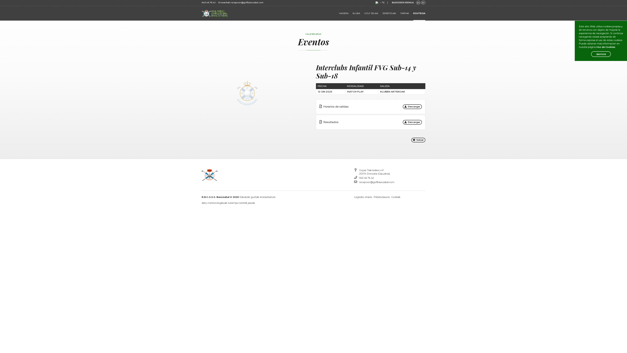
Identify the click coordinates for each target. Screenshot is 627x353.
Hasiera (343, 13)
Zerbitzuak (389, 13)
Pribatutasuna (382, 197)
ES (418, 2)
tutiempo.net (235, 203)
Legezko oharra (363, 197)
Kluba (356, 13)
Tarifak (404, 13)
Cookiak (395, 197)
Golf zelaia (371, 13)
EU (423, 2)
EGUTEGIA (419, 13)
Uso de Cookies (605, 47)
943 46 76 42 (209, 2)
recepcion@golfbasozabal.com (247, 2)
